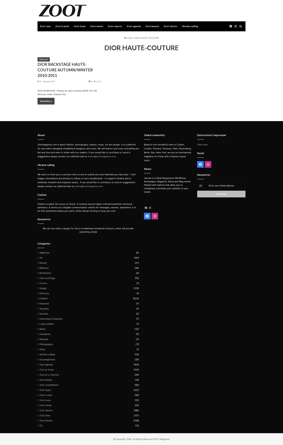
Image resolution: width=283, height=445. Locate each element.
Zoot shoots (170, 26)
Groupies (44, 308)
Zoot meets (96, 26)
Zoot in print (62, 26)
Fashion (43, 298)
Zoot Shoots (45, 420)
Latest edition (46, 324)
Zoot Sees (44, 415)
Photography (46, 344)
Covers (43, 283)
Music (42, 329)
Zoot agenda (134, 26)
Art (41, 257)
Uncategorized (47, 359)
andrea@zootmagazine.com (102, 156)
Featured (44, 303)
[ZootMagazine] (63, 10)
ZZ (40, 425)
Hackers (43, 313)
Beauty (43, 263)
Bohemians (45, 273)
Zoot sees (45, 26)
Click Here (202, 144)
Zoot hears (45, 390)
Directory (44, 293)
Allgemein (44, 252)
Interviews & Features (50, 319)
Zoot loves (80, 26)
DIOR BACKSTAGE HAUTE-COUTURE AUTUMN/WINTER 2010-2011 (65, 70)
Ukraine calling (190, 26)
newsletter (45, 334)
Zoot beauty (152, 26)
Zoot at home (46, 369)
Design (43, 288)
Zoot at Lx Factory (49, 374)
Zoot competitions (49, 385)
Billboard (43, 59)
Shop (42, 349)
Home (129, 38)
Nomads (43, 339)
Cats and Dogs (47, 278)
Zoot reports (115, 26)
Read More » (46, 101)
